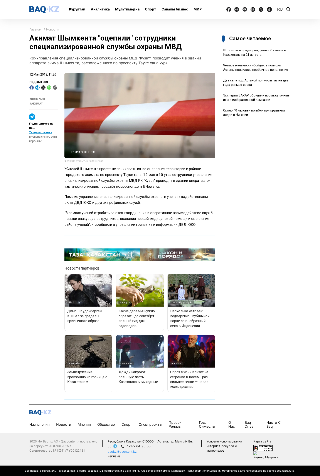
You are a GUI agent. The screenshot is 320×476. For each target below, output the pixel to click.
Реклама (114, 456)
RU (280, 9)
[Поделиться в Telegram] (37, 87)
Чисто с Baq (273, 424)
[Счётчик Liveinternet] (263, 448)
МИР (198, 9)
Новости (52, 29)
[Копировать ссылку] (55, 87)
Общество (106, 424)
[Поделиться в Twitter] (43, 87)
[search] (288, 9)
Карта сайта (262, 441)
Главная (35, 29)
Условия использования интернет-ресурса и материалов (224, 445)
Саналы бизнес (175, 9)
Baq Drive (249, 424)
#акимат (36, 103)
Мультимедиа (127, 9)
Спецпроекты (150, 424)
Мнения (84, 424)
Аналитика (100, 9)
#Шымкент (37, 98)
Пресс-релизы (175, 424)
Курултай (77, 9)
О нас (231, 424)
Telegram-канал (40, 132)
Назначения (39, 424)
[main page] (44, 9)
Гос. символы (207, 424)
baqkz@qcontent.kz (122, 451)
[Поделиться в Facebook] (31, 87)
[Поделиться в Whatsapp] (49, 87)
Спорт (150, 9)
